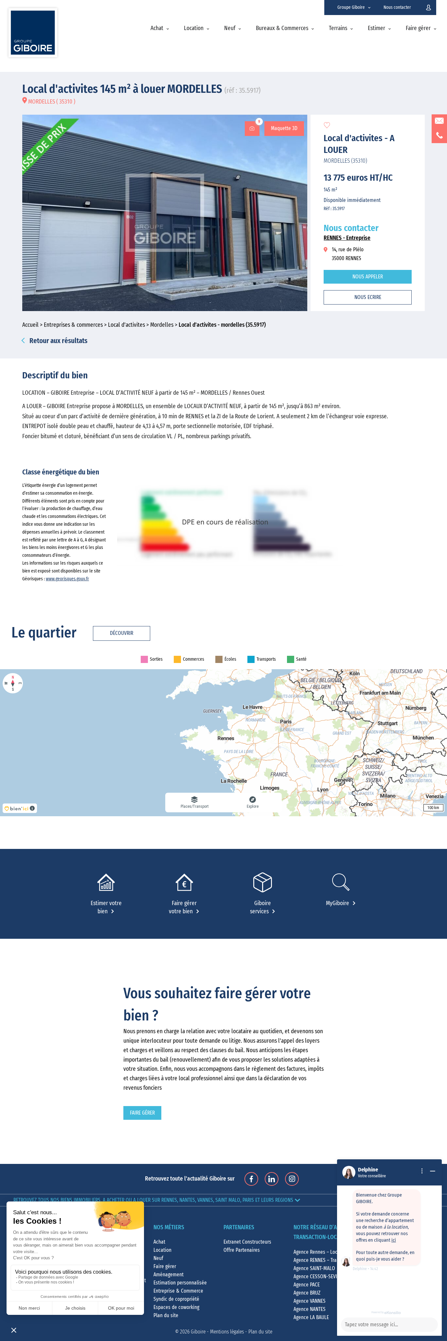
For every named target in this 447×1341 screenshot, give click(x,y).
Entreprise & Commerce (178, 1291)
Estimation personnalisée (180, 1282)
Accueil (30, 325)
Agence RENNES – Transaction (324, 1260)
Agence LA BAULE (311, 1317)
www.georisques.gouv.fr (67, 579)
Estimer (376, 28)
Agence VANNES (310, 1301)
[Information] (422, 1171)
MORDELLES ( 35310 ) (51, 102)
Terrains (338, 28)
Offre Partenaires (242, 1250)
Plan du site (165, 1315)
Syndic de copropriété (176, 1299)
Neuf (229, 28)
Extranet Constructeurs (247, 1242)
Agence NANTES (310, 1309)
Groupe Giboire (351, 7)
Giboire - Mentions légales (217, 1331)
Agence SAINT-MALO (314, 1268)
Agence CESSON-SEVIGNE (319, 1276)
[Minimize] (432, 1171)
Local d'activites (126, 325)
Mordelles (161, 325)
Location (194, 28)
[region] (223, 742)
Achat (157, 28)
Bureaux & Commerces (282, 28)
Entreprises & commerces (73, 325)
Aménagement (168, 1274)
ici (393, 1240)
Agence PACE (307, 1284)
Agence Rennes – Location (321, 1252)
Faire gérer (418, 28)
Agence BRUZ (307, 1293)
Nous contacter (397, 7)
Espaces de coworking (176, 1307)
